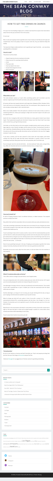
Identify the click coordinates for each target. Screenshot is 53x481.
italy (21, 441)
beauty (8, 438)
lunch (31, 441)
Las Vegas (6, 410)
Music (5, 413)
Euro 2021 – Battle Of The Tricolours (13, 388)
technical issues (5, 446)
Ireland (19, 441)
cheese (25, 438)
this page (10, 359)
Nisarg (40, 474)
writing (19, 446)
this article (21, 355)
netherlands (40, 441)
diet (37, 438)
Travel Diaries (46, 1)
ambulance (5, 438)
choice (27, 438)
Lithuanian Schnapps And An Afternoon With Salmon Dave (18, 394)
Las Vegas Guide (37, 1)
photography (14, 444)
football (47, 438)
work (16, 447)
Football (6, 407)
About (30, 1)
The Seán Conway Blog (10, 2)
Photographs (7, 416)
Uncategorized (7, 425)
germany (9, 441)
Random (6, 419)
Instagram (16, 441)
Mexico (33, 441)
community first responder (32, 438)
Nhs (44, 441)
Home (25, 1)
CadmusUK (15, 438)
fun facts (6, 441)
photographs (6, 444)
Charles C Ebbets (21, 438)
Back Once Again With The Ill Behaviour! (13, 385)
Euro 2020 (42, 438)
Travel (5, 422)
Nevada (43, 441)
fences (45, 438)
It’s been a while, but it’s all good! (12, 382)
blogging (12, 438)
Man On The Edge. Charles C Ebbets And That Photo (16, 391)
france (4, 441)
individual (12, 441)
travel (12, 446)
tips (9, 446)
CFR (17, 438)
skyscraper (36, 444)
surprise (47, 444)
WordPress (30, 474)
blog (10, 438)
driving (39, 438)
